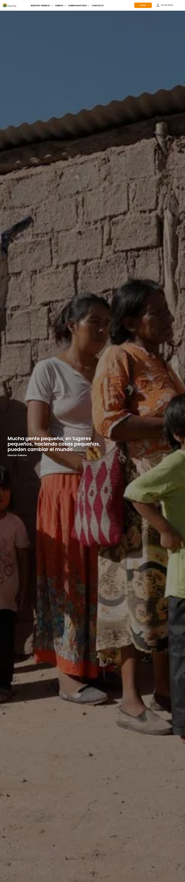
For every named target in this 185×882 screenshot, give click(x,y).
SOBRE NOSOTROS (77, 5)
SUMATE (59, 5)
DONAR (143, 5)
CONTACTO (98, 5)
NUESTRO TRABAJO (40, 5)
